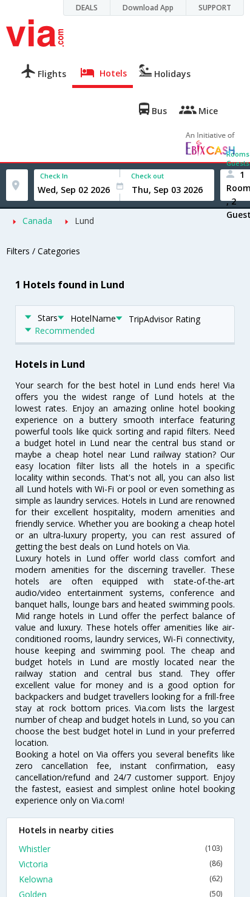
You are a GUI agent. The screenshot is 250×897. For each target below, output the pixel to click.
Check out (147, 175)
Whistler (120, 849)
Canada (37, 220)
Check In (54, 175)
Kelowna (120, 879)
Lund (84, 220)
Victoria (120, 864)
